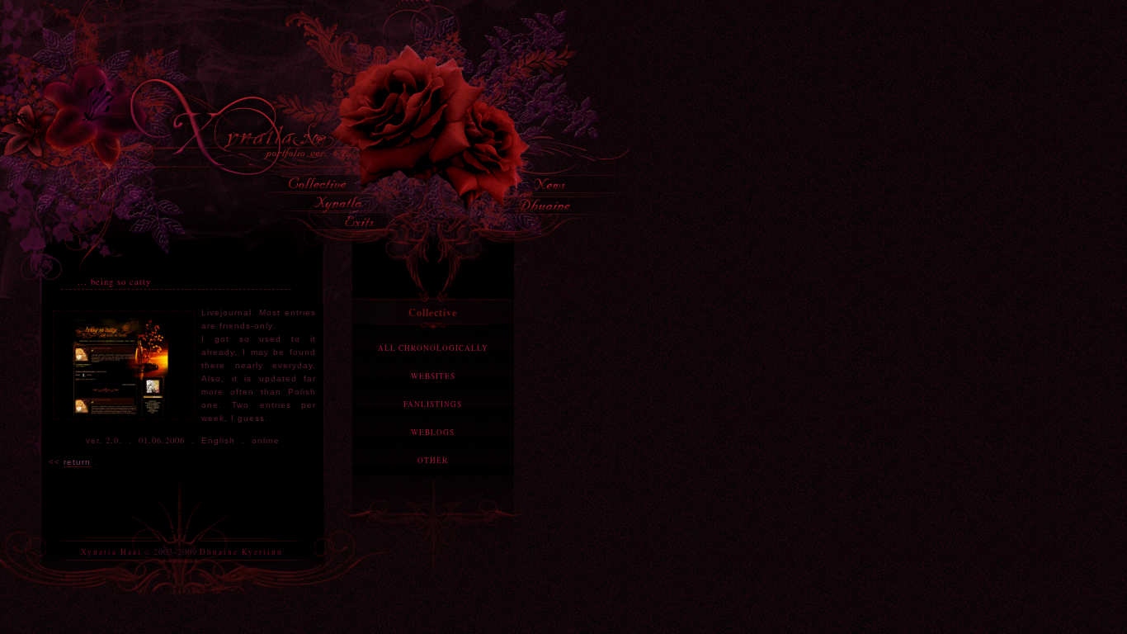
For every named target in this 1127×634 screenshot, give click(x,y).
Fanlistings (432, 404)
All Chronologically (433, 348)
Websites (433, 376)
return (77, 461)
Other (432, 460)
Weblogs (433, 432)
